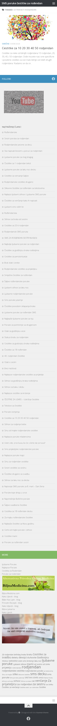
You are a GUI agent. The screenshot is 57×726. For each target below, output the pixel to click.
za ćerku (49, 684)
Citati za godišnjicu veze (14, 331)
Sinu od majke (7, 675)
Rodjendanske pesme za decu (18, 144)
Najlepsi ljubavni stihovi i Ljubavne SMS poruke (25, 194)
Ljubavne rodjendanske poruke (18, 293)
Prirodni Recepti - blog (12, 602)
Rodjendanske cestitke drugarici (18, 182)
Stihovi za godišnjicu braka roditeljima (21, 380)
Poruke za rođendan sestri (16, 542)
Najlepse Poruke (9, 567)
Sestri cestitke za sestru (15, 467)
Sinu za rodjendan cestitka (16, 461)
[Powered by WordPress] (19, 712)
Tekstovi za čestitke (13, 405)
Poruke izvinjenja (11, 411)
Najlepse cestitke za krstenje (17, 393)
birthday (17, 654)
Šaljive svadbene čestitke (15, 505)
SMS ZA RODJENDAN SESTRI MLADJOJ (20, 237)
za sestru (39, 684)
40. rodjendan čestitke (14, 356)
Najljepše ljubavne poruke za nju (18, 318)
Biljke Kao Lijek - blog (11, 599)
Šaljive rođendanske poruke (17, 281)
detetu (15, 657)
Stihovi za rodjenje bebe (15, 424)
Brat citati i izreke (12, 262)
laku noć (37, 661)
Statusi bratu (48, 678)
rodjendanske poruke (34, 671)
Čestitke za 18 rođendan (15, 349)
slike (15, 674)
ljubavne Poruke (9, 564)
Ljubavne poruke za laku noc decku (20, 169)
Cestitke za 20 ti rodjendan (16, 225)
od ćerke (46, 664)
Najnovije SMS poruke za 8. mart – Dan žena (24, 486)
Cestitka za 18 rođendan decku (18, 511)
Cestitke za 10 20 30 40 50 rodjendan (27, 48)
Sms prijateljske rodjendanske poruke (21, 449)
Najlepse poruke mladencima (17, 436)
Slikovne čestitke (24, 675)
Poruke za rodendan (11, 574)
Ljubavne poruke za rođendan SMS (20, 312)
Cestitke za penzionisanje (15, 256)
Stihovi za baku (26, 681)
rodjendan (31, 667)
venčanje (41, 681)
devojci (23, 657)
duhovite (31, 657)
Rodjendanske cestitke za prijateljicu (20, 269)
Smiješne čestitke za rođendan (18, 275)
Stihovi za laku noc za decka (16, 480)
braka (23, 654)
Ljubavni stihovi (19, 664)
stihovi (17, 680)
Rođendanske (10, 132)
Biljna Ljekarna (8, 609)
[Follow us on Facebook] (53, 78)
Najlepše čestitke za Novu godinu (19, 523)
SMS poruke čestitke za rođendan (22, 3)
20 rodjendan (7, 654)
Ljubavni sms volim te (14, 206)
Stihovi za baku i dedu (14, 387)
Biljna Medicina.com (10, 593)
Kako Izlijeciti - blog (10, 606)
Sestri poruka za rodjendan (16, 138)
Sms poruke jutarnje (13, 300)
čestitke (42, 687)
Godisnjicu (43, 657)
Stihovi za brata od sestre (16, 219)
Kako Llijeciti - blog (10, 596)
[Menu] (53, 3)
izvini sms (22, 661)
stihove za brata (7, 681)
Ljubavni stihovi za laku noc (16, 287)
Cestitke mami (10, 536)
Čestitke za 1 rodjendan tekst (17, 163)
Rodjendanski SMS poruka (16, 231)
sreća (41, 677)
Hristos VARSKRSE (10, 661)
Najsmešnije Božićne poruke (17, 498)
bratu (29, 654)
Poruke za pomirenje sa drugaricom (20, 324)
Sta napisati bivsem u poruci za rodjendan (23, 151)
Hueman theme (42, 712)
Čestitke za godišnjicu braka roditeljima (21, 250)
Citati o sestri (10, 362)
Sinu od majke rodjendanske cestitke (21, 430)
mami (30, 664)
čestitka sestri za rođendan (29, 687)
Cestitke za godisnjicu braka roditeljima (21, 343)
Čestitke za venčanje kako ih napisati (20, 200)
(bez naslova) (10, 368)
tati (33, 681)
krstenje (30, 661)
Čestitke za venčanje (11, 687)
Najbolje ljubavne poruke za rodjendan (21, 244)
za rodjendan (24, 684)
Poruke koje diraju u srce (15, 492)
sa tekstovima (48, 671)
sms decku (38, 674)
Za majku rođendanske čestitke (18, 517)
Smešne (5, 43)
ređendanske (16, 668)
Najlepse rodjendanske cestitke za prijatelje (24, 374)
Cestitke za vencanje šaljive (16, 175)
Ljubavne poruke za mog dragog (18, 157)
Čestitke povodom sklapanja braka (19, 306)
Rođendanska (10, 213)
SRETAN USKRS (31, 677)
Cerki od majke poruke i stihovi (18, 530)
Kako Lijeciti (7, 612)
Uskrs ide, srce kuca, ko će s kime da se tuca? (24, 443)
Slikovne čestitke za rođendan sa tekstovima (24, 188)
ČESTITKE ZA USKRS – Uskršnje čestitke (21, 399)
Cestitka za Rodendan (12, 570)
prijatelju (7, 667)
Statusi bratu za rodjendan (16, 337)
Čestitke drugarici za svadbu (17, 474)
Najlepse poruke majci (14, 455)
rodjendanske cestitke (13, 670)
